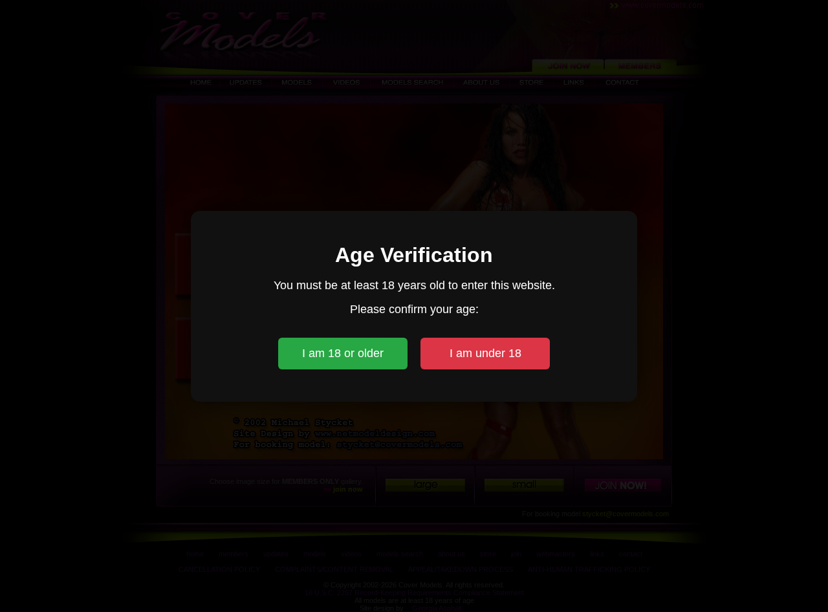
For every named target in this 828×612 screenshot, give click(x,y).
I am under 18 (485, 353)
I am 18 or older (343, 353)
